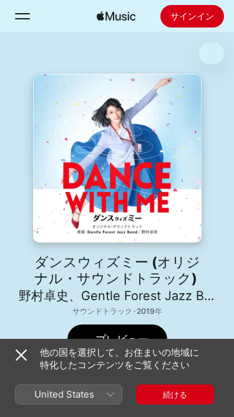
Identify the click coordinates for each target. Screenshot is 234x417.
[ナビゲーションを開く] (22, 16)
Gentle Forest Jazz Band (153, 295)
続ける (175, 394)
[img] (116, 16)
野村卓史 (44, 295)
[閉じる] (21, 355)
